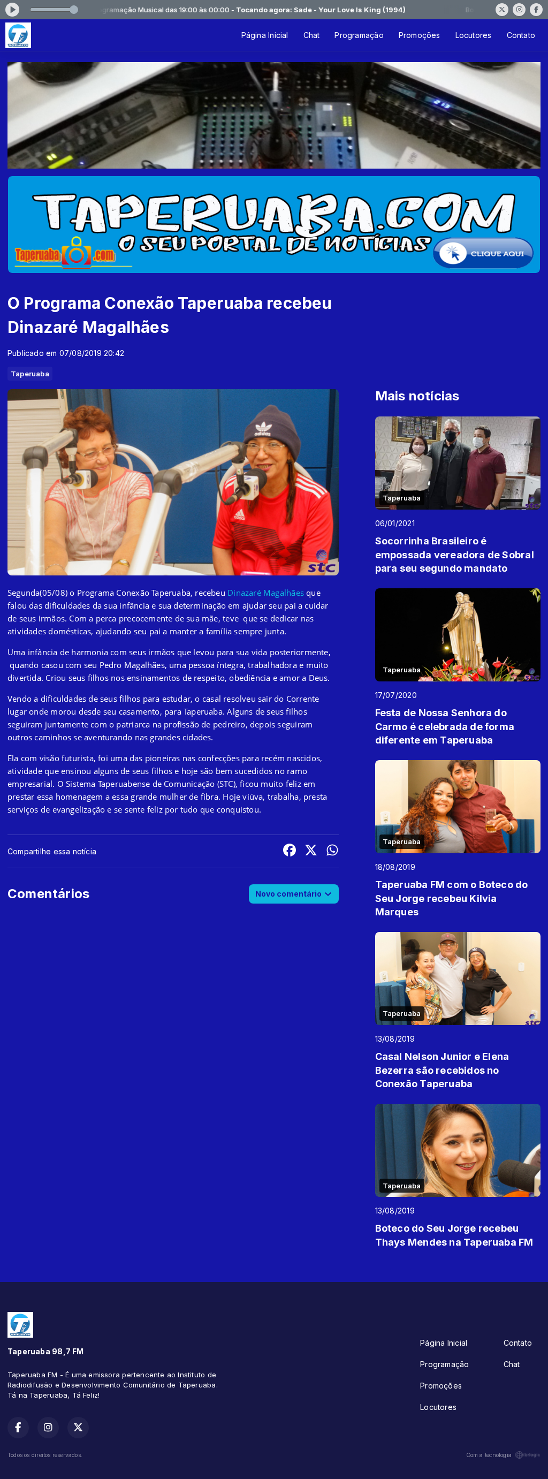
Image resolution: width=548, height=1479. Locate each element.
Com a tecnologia (489, 1455)
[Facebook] (536, 9)
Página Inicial (264, 35)
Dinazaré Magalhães (266, 592)
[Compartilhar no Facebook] (289, 851)
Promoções (419, 35)
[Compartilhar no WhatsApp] (332, 851)
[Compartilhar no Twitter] (311, 851)
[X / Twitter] (502, 9)
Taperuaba (30, 373)
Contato (521, 35)
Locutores (473, 35)
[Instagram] (519, 9)
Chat (311, 35)
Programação (358, 35)
